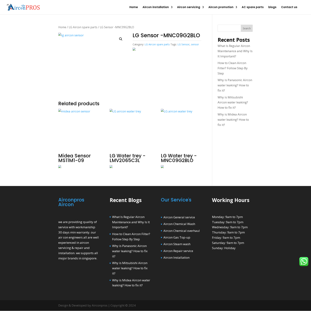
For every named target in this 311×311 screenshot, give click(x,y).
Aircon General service (179, 217)
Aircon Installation (176, 257)
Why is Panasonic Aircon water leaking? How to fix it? (235, 85)
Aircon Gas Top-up (176, 237)
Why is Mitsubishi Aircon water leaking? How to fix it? (233, 102)
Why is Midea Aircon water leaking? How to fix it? (233, 119)
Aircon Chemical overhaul (181, 231)
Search (247, 28)
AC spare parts (253, 7)
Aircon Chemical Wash (179, 224)
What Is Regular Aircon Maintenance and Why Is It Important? (235, 51)
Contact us (289, 7)
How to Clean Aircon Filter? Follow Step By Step (233, 68)
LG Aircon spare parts (83, 27)
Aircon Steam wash (176, 244)
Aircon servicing (188, 7)
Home (133, 7)
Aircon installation (156, 7)
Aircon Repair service (178, 251)
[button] (121, 39)
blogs (272, 7)
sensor (195, 44)
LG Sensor (183, 44)
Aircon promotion (220, 7)
